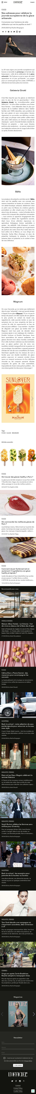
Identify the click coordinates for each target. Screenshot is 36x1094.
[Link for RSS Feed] (24, 1081)
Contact (18, 1085)
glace (9, 433)
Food (4, 9)
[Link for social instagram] (20, 1081)
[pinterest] (8, 32)
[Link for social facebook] (16, 1081)
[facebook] (5, 32)
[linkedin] (11, 32)
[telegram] (19, 32)
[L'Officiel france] (18, 2)
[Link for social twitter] (12, 1081)
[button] (32, 161)
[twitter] (14, 32)
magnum (15, 433)
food (4, 433)
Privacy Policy (28, 1061)
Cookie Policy (18, 1091)
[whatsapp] (17, 32)
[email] (3, 32)
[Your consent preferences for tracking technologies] (33, 1091)
